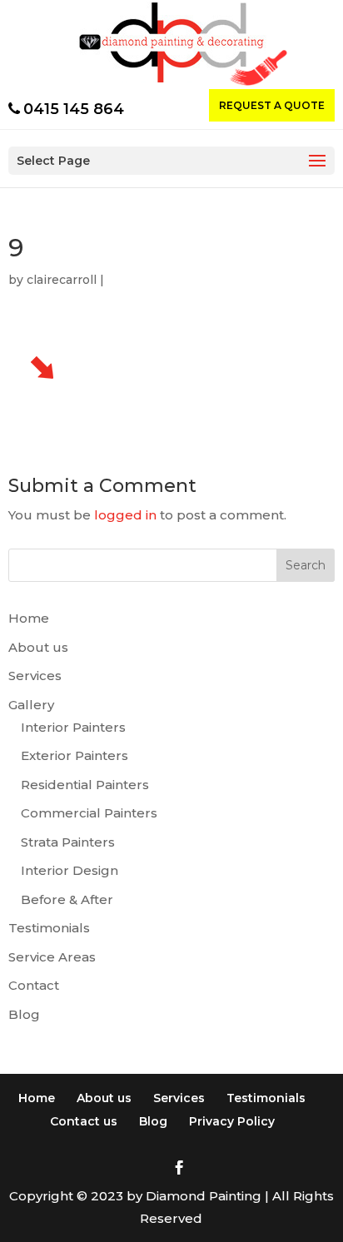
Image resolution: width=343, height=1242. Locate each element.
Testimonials (49, 928)
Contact (33, 985)
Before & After (67, 899)
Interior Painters (73, 727)
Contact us (83, 1121)
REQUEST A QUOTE (272, 105)
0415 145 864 (73, 109)
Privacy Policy (232, 1121)
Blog (24, 1014)
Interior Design (69, 870)
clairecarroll (62, 279)
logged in (125, 515)
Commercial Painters (89, 813)
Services (35, 675)
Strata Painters (68, 842)
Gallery (31, 705)
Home (28, 618)
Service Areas (52, 957)
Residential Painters (85, 784)
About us (38, 647)
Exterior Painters (74, 755)
